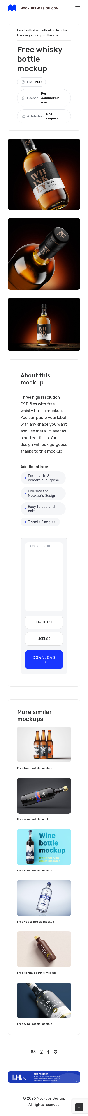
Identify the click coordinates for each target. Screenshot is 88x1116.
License (44, 639)
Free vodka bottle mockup (35, 921)
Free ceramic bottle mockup (37, 972)
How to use (44, 622)
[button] (77, 8)
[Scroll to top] (79, 1107)
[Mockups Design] (33, 7)
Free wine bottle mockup (34, 819)
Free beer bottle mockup (34, 768)
